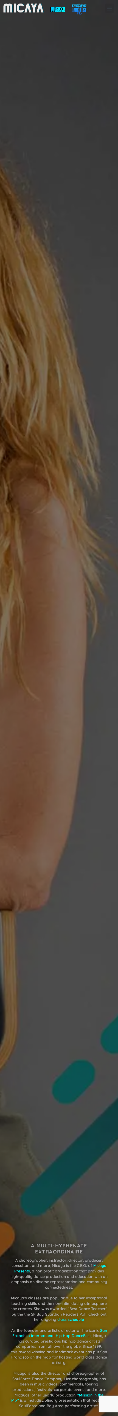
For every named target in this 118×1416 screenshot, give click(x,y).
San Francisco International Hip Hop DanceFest (59, 1333)
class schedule (70, 1319)
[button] (109, 8)
